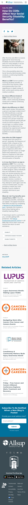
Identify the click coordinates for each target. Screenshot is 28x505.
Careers (20, 486)
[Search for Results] (2, 2)
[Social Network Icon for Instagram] (10, 453)
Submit (14, 426)
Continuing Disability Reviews (13, 235)
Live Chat (20, 489)
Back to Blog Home (10, 36)
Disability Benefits (10, 239)
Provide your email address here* (14, 416)
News (19, 495)
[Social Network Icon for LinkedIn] (21, 453)
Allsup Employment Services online (11, 219)
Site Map (11, 495)
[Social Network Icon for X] (14, 453)
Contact (10, 486)
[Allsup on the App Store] (19, 477)
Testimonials (12, 483)
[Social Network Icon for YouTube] (17, 453)
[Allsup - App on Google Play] (9, 477)
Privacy (10, 492)
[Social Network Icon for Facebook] (7, 453)
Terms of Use (21, 492)
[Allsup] (14, 443)
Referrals (20, 483)
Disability (7, 232)
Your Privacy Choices (11, 499)
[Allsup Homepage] (14, 2)
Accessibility (12, 489)
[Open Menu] (25, 2)
